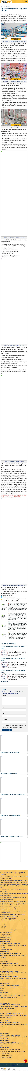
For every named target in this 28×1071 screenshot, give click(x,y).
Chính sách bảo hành (6, 937)
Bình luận (4, 695)
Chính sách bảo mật (6, 939)
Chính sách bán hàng (6, 934)
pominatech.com (11, 597)
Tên (3, 707)
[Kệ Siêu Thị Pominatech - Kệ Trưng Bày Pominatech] (12, 1)
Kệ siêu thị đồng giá (5, 6)
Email (3, 713)
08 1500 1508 (21, 914)
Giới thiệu (3, 926)
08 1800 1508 (8, 914)
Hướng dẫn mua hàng (6, 932)
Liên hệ (3, 928)
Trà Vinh (18, 49)
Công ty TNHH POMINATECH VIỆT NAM (9, 909)
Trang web (4, 719)
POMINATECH (14, 1065)
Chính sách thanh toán (6, 936)
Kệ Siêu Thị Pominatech (5, 1057)
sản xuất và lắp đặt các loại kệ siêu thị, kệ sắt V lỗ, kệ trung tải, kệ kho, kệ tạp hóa (14, 882)
